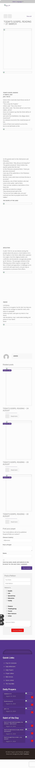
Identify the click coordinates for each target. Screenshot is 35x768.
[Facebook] (15, 757)
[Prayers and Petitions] (7, 7)
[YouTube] (17, 757)
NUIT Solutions (24, 754)
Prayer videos (10, 673)
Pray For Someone (11, 663)
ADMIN (15, 356)
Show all (29, 16)
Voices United (10, 680)
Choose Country (8, 537)
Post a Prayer (7, 544)
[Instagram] (20, 757)
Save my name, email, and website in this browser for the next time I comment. (16, 563)
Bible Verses (9, 677)
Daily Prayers (9, 670)
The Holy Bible (10, 683)
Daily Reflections (10, 666)
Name (5, 553)
